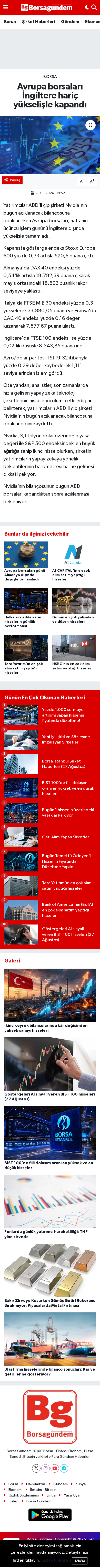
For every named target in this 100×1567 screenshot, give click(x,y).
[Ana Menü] (5, 7)
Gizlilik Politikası (56, 1560)
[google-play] (50, 1516)
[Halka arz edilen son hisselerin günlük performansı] (26, 601)
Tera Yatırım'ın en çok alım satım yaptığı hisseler (23, 668)
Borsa (10, 21)
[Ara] (94, 7)
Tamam (80, 1560)
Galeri (13, 1501)
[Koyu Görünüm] (87, 7)
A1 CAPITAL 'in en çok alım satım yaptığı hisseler (71, 575)
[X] (36, 1468)
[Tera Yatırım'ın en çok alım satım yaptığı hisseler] (26, 648)
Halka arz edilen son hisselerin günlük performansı (22, 622)
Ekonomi (15, 1490)
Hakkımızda (35, 1484)
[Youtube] (55, 1468)
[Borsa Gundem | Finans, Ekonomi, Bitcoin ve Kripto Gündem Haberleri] (46, 7)
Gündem (70, 21)
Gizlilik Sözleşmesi (23, 1495)
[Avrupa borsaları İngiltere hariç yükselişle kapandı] (50, 145)
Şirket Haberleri (38, 21)
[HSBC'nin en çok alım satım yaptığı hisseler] (74, 648)
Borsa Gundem (38, 1501)
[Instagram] (45, 1468)
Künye (81, 1484)
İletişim (36, 1490)
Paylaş (15, 180)
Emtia (51, 1495)
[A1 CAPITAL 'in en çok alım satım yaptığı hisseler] (74, 554)
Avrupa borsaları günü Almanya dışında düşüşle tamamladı (24, 575)
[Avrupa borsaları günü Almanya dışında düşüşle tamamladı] (26, 554)
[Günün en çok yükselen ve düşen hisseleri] (74, 601)
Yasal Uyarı (73, 1495)
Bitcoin (50, 1490)
